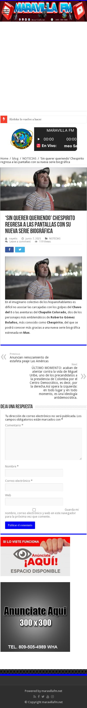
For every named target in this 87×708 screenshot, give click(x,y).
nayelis (13, 238)
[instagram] (52, 696)
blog (15, 158)
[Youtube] (48, 696)
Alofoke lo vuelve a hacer (25, 119)
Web (8, 495)
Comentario (14, 425)
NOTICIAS (29, 158)
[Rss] (34, 696)
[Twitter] (43, 696)
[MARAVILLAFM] (43, 11)
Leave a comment (20, 241)
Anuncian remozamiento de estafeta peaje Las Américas (29, 357)
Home (4, 158)
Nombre (12, 466)
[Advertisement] (43, 67)
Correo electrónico (18, 481)
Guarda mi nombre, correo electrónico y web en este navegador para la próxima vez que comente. (42, 513)
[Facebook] (38, 696)
